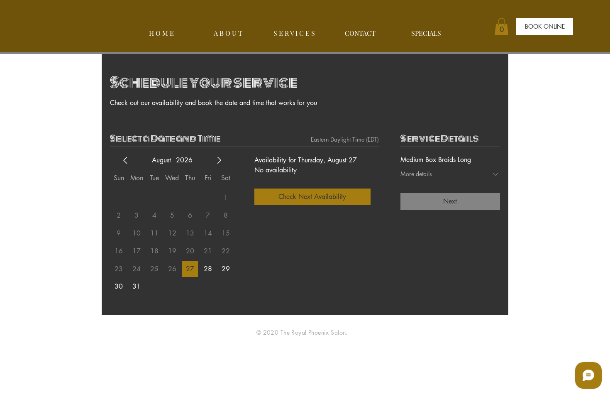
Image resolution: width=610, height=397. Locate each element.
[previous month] (125, 160)
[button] (501, 26)
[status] (345, 139)
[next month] (219, 160)
